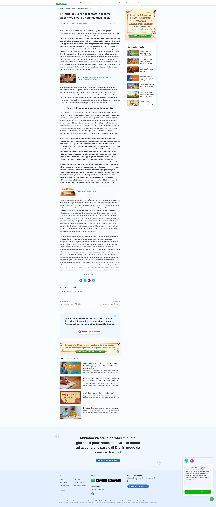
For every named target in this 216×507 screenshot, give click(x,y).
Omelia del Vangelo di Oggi (83, 8)
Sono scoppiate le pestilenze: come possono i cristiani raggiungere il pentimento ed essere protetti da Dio (100, 365)
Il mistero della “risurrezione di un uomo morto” (100, 408)
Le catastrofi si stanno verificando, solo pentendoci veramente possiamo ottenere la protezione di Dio (146, 61)
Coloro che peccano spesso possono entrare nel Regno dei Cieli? (147, 78)
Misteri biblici (90, 2)
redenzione (63, 215)
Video (151, 2)
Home (74, 2)
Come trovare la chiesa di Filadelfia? (71, 304)
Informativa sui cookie (90, 500)
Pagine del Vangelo (103, 2)
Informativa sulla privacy (78, 500)
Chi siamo (69, 500)
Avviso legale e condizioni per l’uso (104, 500)
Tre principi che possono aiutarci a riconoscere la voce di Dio (146, 103)
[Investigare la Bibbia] (61, 2)
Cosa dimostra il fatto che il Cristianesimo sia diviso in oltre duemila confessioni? (147, 95)
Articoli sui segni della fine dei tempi (72, 291)
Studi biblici (80, 2)
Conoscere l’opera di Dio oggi (88, 191)
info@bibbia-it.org (99, 489)
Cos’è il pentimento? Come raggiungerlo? (98, 393)
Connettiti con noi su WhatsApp (197, 492)
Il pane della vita (116, 2)
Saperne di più (88, 274)
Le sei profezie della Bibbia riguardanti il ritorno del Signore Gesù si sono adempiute (95, 78)
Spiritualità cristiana (129, 2)
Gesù (99, 36)
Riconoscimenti (117, 500)
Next (160, 449)
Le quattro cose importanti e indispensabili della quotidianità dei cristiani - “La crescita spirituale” (101, 379)
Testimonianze (142, 2)
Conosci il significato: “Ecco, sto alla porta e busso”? (146, 69)
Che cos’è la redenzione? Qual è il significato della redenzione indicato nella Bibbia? (109, 306)
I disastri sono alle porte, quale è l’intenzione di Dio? (147, 86)
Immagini (62, 491)
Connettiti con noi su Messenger (108, 460)
